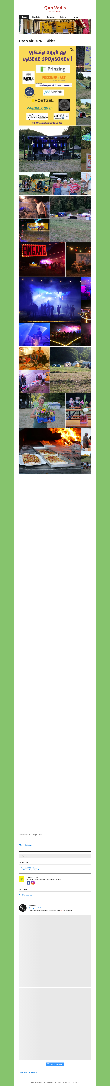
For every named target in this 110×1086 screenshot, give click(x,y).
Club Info (36, 17)
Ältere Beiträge (25, 845)
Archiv (77, 17)
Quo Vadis (55, 8)
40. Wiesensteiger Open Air (30, 870)
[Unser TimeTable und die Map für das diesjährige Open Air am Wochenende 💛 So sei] (55, 951)
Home (24, 17)
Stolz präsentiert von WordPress (42, 1082)
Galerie (63, 17)
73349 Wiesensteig (25, 895)
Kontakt (50, 17)
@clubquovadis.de (35, 908)
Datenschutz (32, 1073)
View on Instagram (56, 1064)
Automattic (75, 1082)
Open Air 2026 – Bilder (37, 41)
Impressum (23, 1073)
